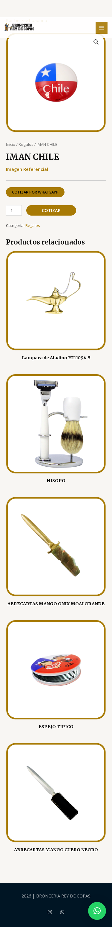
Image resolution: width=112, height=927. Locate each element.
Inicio (10, 144)
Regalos (26, 144)
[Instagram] (49, 912)
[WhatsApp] (62, 912)
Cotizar (51, 210)
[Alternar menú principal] (102, 28)
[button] (96, 42)
